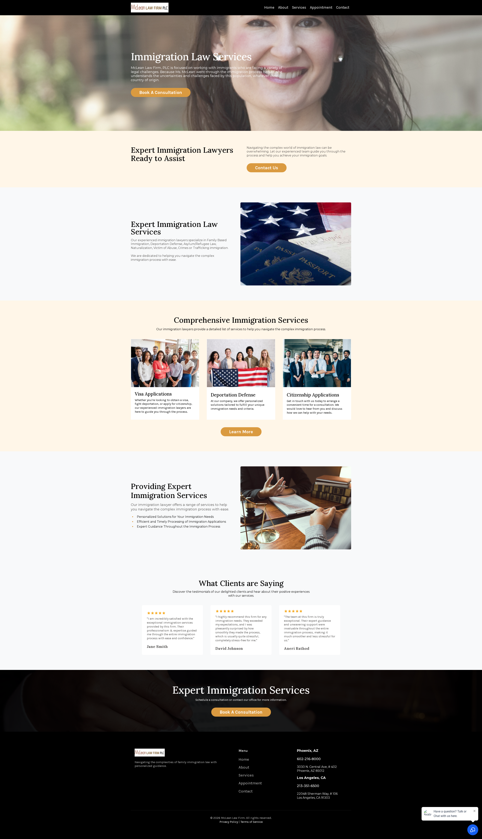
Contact (342, 7)
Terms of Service (251, 822)
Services (299, 7)
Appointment (321, 7)
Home (269, 7)
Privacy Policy (229, 822)
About (283, 7)
